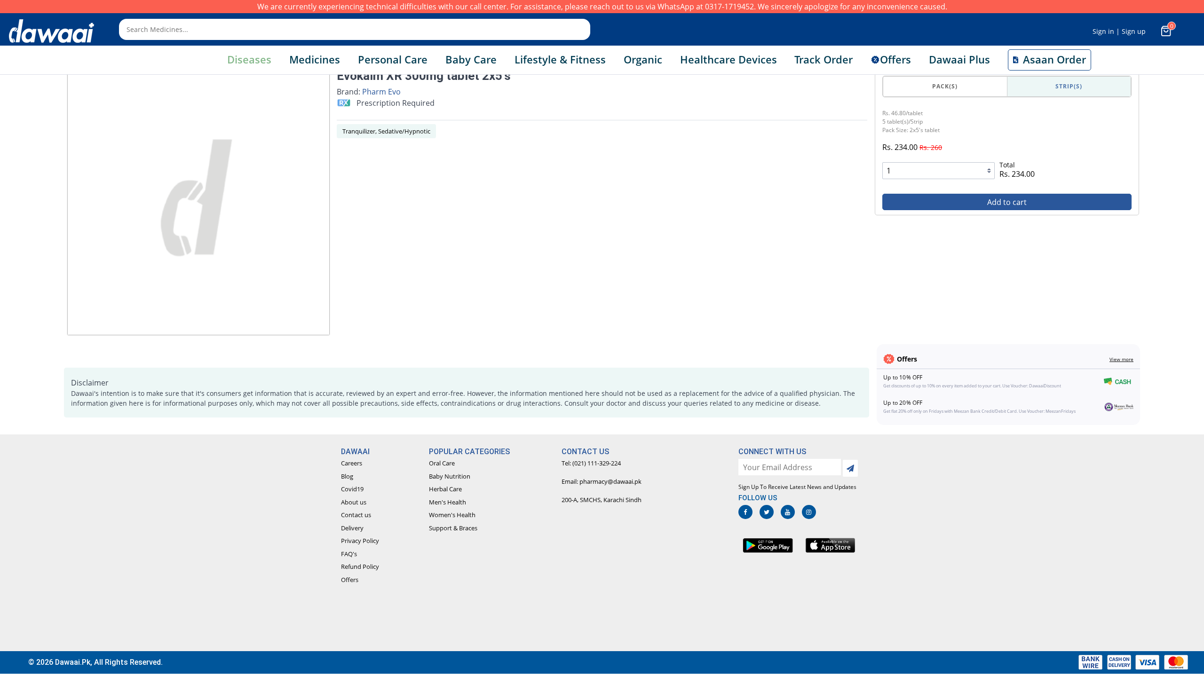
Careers (351, 463)
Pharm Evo (381, 92)
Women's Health (452, 515)
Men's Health (447, 502)
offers (895, 59)
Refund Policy (360, 566)
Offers (349, 579)
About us (353, 502)
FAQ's (349, 554)
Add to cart (1007, 202)
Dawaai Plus (959, 59)
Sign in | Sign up (1119, 31)
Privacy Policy (360, 540)
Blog (347, 476)
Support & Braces (453, 528)
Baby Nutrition (449, 476)
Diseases (249, 59)
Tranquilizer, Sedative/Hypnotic (386, 131)
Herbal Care (445, 489)
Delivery (352, 528)
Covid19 (352, 489)
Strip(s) (1068, 86)
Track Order (823, 59)
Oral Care (442, 463)
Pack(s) (945, 86)
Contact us (356, 515)
